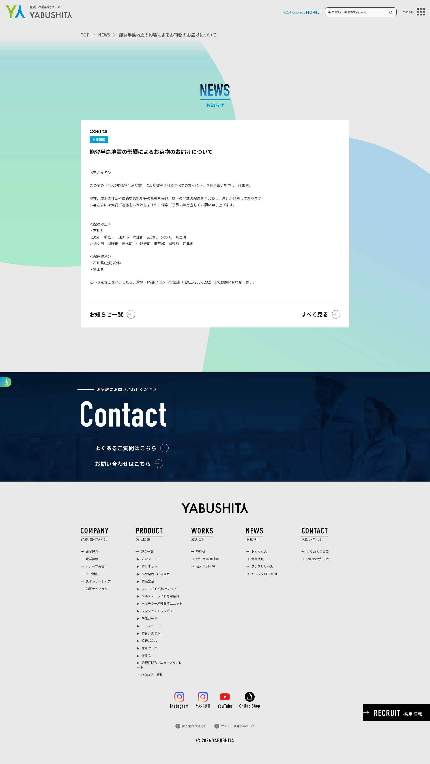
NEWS (104, 35)
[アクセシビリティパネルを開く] (6, 382)
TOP (85, 35)
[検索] (391, 12)
